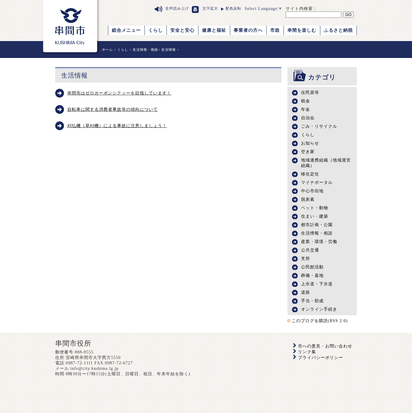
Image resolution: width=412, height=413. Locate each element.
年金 (305, 109)
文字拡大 (210, 8)
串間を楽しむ (301, 30)
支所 (305, 258)
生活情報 (168, 49)
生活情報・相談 (145, 49)
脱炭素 (308, 199)
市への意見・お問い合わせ (325, 346)
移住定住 (310, 174)
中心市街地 (312, 191)
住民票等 (310, 92)
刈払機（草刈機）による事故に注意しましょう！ (117, 125)
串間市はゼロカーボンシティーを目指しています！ (119, 93)
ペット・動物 (314, 208)
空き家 (308, 151)
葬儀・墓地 (312, 275)
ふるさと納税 (338, 30)
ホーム (107, 49)
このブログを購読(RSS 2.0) (320, 321)
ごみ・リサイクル (319, 126)
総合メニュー (126, 30)
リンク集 (307, 352)
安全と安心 (182, 30)
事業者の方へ (248, 30)
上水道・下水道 (317, 284)
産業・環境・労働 (319, 241)
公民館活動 (312, 267)
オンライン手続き (319, 309)
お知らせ (310, 143)
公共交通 (310, 250)
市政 (275, 30)
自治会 (308, 118)
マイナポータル (317, 182)
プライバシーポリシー (320, 357)
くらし (155, 30)
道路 (305, 292)
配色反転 (233, 8)
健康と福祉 (214, 30)
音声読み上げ (177, 8)
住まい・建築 (314, 216)
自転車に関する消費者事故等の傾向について (112, 109)
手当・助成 (312, 301)
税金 (305, 101)
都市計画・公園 (317, 225)
